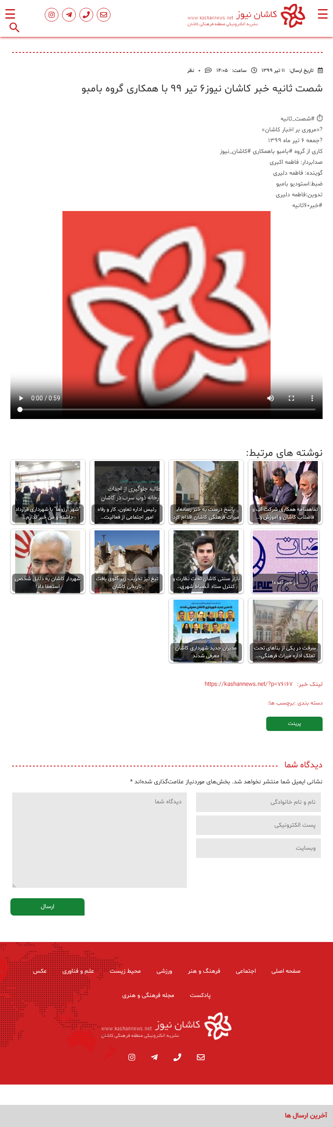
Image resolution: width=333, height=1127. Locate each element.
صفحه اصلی (285, 971)
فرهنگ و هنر (204, 971)
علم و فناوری (78, 971)
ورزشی (164, 971)
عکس (40, 971)
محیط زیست (125, 971)
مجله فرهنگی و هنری (148, 995)
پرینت (294, 723)
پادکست (200, 995)
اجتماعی (246, 971)
